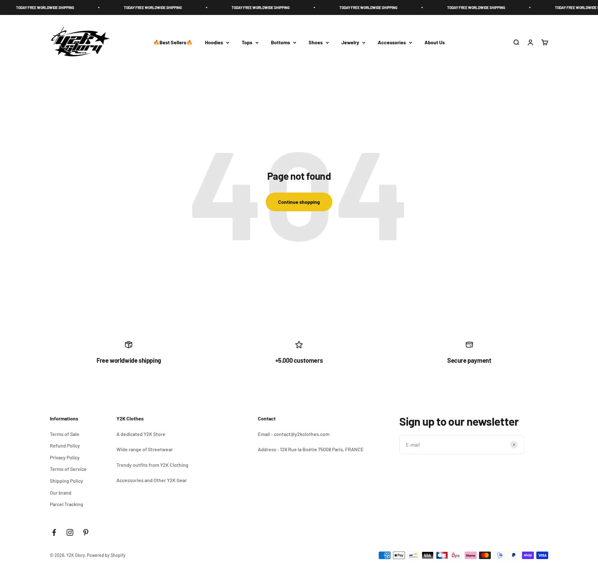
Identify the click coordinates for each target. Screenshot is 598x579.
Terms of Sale (64, 434)
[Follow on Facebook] (54, 532)
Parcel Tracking (66, 504)
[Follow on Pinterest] (86, 532)
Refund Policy (65, 445)
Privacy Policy (65, 457)
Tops (247, 42)
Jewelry (350, 42)
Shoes (316, 42)
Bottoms (280, 42)
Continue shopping (299, 202)
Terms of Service (68, 469)
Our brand (60, 492)
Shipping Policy (66, 481)
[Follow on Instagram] (70, 532)
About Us (435, 42)
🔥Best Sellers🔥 (172, 42)
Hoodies (214, 42)
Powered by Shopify (106, 555)
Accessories (392, 42)
